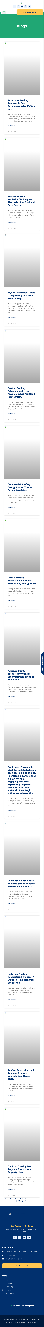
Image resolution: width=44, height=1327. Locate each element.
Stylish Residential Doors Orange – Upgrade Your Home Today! (21, 295)
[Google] (25, 6)
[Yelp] (29, 6)
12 (34, 1199)
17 (25, 1201)
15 (19, 1201)
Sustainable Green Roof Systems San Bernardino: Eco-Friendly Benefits (21, 883)
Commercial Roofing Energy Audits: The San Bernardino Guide (20, 487)
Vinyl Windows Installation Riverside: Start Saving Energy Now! (22, 580)
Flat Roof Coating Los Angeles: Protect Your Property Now (20, 1169)
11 (31, 1199)
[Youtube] (22, 6)
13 (37, 1199)
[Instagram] (18, 6)
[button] (4, 12)
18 (29, 1201)
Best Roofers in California (22, 1226)
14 (16, 1201)
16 (22, 1201)
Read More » (12, 126)
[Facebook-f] (14, 6)
